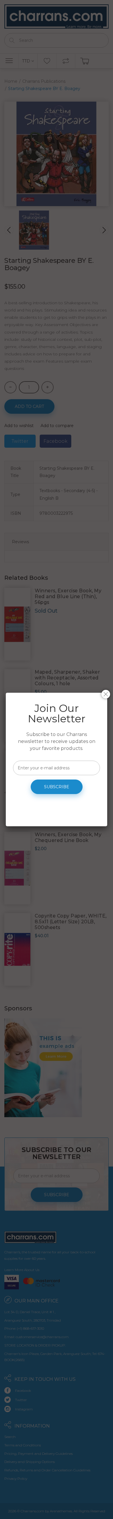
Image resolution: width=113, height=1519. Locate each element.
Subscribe (56, 786)
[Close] (105, 694)
